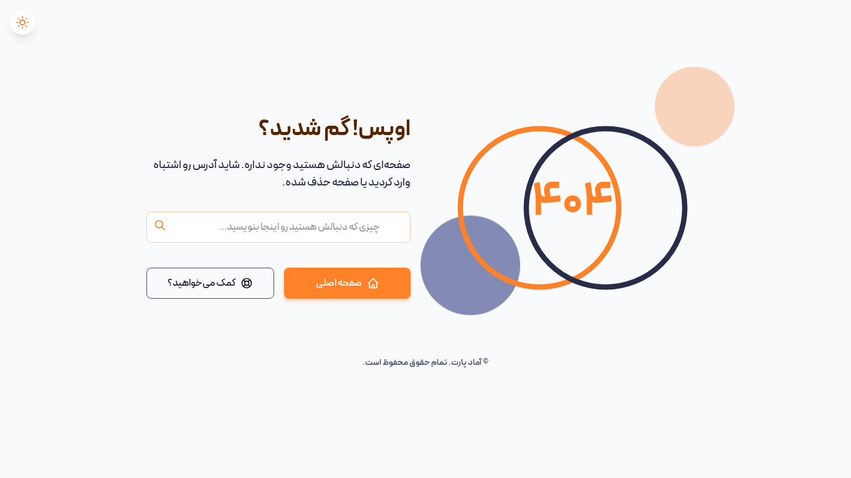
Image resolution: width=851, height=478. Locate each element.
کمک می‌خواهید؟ (201, 283)
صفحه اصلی (339, 283)
